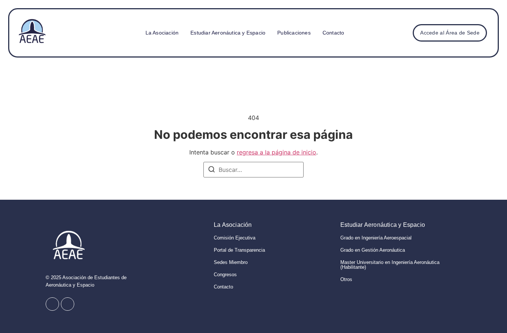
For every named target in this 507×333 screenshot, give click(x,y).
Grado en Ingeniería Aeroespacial (376, 238)
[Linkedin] (67, 304)
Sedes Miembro (231, 262)
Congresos (225, 274)
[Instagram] (52, 304)
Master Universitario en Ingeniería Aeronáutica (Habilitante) (389, 264)
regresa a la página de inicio (276, 152)
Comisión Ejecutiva (234, 238)
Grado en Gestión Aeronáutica (372, 250)
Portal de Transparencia (239, 250)
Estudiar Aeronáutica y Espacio (227, 33)
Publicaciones (294, 33)
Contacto (333, 33)
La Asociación (162, 33)
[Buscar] (211, 170)
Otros (346, 279)
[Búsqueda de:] (253, 169)
